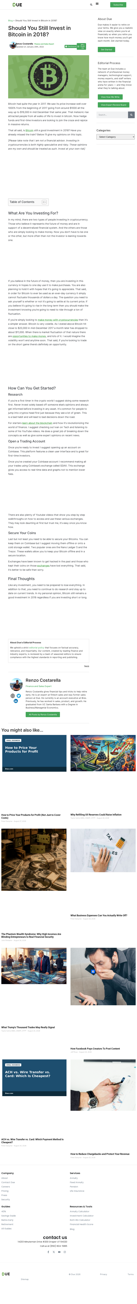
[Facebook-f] (48, 1252)
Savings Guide (8, 1215)
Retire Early (7, 1220)
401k (3, 1211)
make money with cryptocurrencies (58, 319)
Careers (5, 1186)
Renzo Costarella (43, 680)
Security (5, 1199)
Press (4, 1195)
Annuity (74, 1178)
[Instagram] (64, 1252)
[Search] (131, 115)
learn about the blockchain (37, 423)
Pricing (4, 1190)
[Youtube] (59, 1252)
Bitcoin (29, 130)
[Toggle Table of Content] (43, 202)
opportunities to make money (29, 336)
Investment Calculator (82, 1215)
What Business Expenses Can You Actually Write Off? (99, 915)
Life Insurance (77, 1190)
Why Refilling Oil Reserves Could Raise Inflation (96, 814)
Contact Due (8, 1182)
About (4, 1178)
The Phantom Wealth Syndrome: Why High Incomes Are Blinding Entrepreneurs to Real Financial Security (31, 935)
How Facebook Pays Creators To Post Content (95, 1048)
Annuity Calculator (79, 1211)
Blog (10, 20)
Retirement (7, 1224)
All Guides (6, 1228)
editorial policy (36, 647)
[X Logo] (53, 1252)
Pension (74, 1186)
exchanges (43, 565)
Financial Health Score (81, 1224)
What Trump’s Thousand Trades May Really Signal (28, 1027)
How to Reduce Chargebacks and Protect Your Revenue (100, 1154)
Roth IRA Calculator (80, 1220)
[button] (91, 5)
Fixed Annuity (77, 1182)
